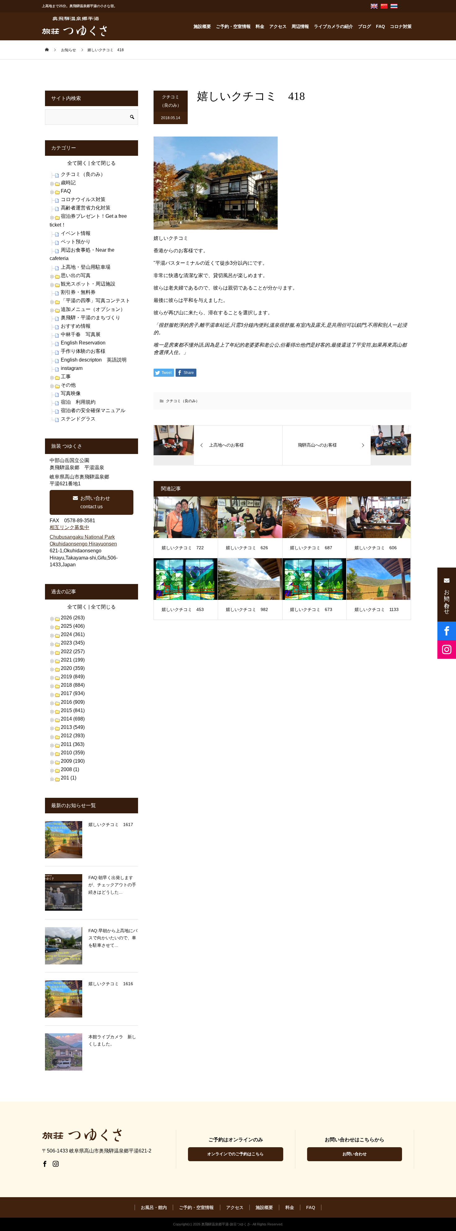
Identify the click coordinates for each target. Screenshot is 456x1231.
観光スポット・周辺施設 (88, 283)
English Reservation (83, 342)
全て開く (77, 163)
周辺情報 (300, 26)
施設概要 (202, 26)
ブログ (364, 26)
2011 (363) (72, 744)
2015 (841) (73, 710)
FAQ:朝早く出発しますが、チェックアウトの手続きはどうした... (112, 885)
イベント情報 (76, 233)
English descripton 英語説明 (94, 359)
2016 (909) (73, 702)
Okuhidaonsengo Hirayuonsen (83, 543)
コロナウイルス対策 (83, 199)
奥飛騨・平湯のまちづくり (90, 317)
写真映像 (71, 393)
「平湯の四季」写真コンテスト (95, 300)
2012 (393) (73, 735)
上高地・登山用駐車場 (85, 267)
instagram (72, 368)
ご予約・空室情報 (233, 26)
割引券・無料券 (78, 292)
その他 (68, 385)
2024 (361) (73, 634)
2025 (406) (73, 626)
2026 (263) (73, 617)
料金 (260, 26)
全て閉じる (103, 163)
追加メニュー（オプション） (93, 309)
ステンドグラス (78, 418)
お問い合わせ (354, 1154)
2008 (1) (70, 769)
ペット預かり (76, 241)
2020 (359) (73, 668)
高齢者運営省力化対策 (85, 207)
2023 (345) (73, 642)
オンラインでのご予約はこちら (235, 1154)
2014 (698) (73, 718)
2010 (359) (73, 752)
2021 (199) (73, 660)
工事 (66, 376)
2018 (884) (73, 685)
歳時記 (68, 182)
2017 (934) (73, 693)
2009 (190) (73, 761)
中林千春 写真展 (81, 334)
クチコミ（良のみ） (170, 101)
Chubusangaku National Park (82, 537)
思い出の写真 (76, 275)
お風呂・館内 (154, 1207)
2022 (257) (73, 651)
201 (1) (68, 777)
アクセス (278, 26)
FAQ (380, 26)
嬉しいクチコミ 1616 (110, 983)
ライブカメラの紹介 (333, 26)
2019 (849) (73, 676)
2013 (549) (73, 727)
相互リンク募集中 (69, 527)
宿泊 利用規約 (78, 402)
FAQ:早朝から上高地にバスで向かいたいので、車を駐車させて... (112, 938)
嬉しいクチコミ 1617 (110, 824)
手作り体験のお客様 (83, 351)
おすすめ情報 (76, 326)
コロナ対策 (401, 26)
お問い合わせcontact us (95, 502)
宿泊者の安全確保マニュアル (93, 410)
